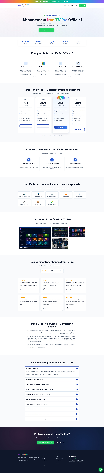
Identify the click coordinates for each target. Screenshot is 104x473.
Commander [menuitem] (82, 5)
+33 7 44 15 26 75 (73, 458)
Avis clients (44, 463)
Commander (26, 126)
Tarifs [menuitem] (76, 5)
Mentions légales (59, 458)
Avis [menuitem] (72, 5)
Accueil (43, 456)
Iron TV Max (44, 460)
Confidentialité (59, 460)
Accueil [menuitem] (55, 5)
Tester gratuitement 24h (46, 30)
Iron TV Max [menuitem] (67, 5)
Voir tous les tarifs (60, 442)
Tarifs (43, 465)
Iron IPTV (44, 458)
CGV (57, 456)
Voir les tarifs (60, 30)
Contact (57, 463)
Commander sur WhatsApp (45, 442)
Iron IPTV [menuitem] (61, 5)
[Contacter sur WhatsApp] (101, 470)
